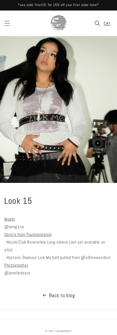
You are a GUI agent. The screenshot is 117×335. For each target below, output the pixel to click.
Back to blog (62, 295)
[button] (7, 23)
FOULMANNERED (63, 331)
